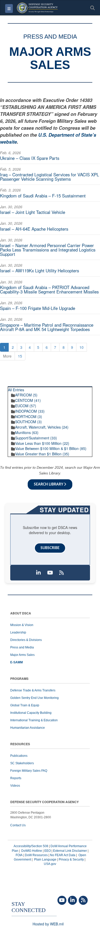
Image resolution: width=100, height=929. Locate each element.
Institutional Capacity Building (31, 713)
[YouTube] (61, 900)
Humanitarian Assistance (27, 728)
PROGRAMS (19, 679)
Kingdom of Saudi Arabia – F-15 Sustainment (43, 196)
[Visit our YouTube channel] (50, 573)
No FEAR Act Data (62, 855)
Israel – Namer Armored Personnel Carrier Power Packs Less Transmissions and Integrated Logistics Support (47, 249)
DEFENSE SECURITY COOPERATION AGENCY (44, 802)
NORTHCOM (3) (28, 416)
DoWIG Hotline (31, 851)
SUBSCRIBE (50, 548)
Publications (18, 756)
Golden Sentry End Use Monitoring (34, 698)
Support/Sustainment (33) (36, 437)
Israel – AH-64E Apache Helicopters (34, 229)
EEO (47, 851)
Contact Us (18, 825)
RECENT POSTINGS (72, 384)
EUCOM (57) (25, 405)
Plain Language (45, 859)
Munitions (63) (26, 432)
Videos (15, 785)
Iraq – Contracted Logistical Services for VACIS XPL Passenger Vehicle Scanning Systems (49, 176)
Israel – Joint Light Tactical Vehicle (32, 212)
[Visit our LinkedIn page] (38, 573)
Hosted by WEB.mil (48, 923)
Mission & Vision (21, 625)
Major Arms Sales (22, 655)
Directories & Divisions (26, 640)
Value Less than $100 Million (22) (42, 443)
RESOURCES (20, 744)
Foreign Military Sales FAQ (28, 770)
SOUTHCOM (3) (28, 421)
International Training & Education (34, 720)
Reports (15, 778)
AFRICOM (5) (26, 394)
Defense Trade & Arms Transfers (32, 690)
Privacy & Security (71, 859)
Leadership (18, 632)
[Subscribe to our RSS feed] (61, 573)
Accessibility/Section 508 (31, 846)
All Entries (16, 389)
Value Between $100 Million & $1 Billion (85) (50, 448)
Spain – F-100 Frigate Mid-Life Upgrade (37, 308)
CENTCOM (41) (28, 400)
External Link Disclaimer (70, 851)
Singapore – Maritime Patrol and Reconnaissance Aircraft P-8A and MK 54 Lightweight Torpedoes (46, 327)
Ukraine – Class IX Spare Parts (29, 158)
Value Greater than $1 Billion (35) (42, 453)
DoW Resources (36, 855)
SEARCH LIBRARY (49, 484)
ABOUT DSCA (20, 613)
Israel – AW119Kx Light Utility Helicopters (39, 270)
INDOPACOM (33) (30, 411)
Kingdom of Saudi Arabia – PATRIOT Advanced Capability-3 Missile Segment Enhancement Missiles (49, 289)
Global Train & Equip (24, 705)
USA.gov (50, 864)
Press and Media (22, 647)
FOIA (19, 855)
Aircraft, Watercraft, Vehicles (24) (41, 427)
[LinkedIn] (72, 900)
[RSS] (83, 900)
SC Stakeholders (22, 763)
